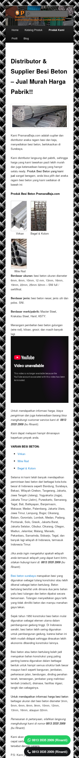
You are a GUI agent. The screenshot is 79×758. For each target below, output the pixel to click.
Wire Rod (23, 461)
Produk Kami (56, 30)
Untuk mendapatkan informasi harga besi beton (39, 696)
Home (15, 30)
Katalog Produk (33, 30)
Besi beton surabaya (23, 576)
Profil (14, 38)
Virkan (21, 454)
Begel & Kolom (26, 468)
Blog (26, 38)
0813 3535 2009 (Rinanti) (49, 740)
